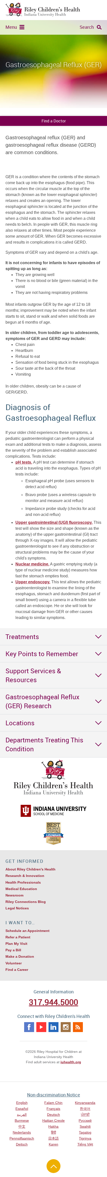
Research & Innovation (24, 876)
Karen (53, 1144)
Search (87, 27)
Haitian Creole (53, 1120)
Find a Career (16, 970)
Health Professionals (23, 882)
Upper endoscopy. (32, 582)
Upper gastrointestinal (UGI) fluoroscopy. (54, 522)
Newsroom (14, 895)
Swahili (85, 1126)
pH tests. (23, 462)
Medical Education (21, 889)
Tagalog (85, 1132)
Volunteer (13, 963)
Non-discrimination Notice (53, 1095)
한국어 (85, 1109)
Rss (78, 1027)
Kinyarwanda (85, 1103)
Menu (11, 27)
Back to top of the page (53, 1166)
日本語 (53, 1138)
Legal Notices (17, 908)
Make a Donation (19, 956)
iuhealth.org (70, 1062)
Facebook (29, 1027)
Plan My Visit (16, 944)
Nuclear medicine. (32, 564)
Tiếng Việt (85, 1144)
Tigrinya (85, 1138)
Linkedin (53, 1027)
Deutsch (53, 1115)
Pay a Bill (13, 950)
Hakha (53, 1126)
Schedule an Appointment (27, 931)
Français (53, 1109)
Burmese (22, 1120)
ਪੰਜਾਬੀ (85, 1115)
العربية (22, 1115)
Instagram (66, 1027)
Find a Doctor (54, 121)
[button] (53, 636)
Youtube (41, 1027)
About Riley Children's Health (30, 869)
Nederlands (22, 1132)
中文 (21, 1126)
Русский (85, 1120)
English (22, 1103)
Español (21, 1109)
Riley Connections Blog (25, 902)
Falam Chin (53, 1103)
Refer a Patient (17, 937)
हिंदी (53, 1132)
